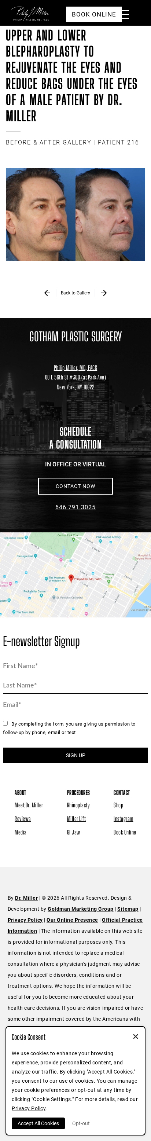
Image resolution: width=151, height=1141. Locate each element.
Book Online (125, 832)
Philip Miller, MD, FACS (75, 367)
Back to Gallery (75, 293)
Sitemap (128, 909)
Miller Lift (76, 818)
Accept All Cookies (38, 1123)
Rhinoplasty (78, 804)
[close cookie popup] (135, 1037)
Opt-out (81, 1123)
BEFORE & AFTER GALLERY (49, 142)
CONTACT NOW (75, 486)
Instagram (123, 818)
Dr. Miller (26, 898)
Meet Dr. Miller (29, 804)
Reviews (23, 818)
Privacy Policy (25, 920)
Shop (118, 804)
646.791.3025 (75, 507)
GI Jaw (73, 832)
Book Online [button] (94, 14)
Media (21, 832)
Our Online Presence (72, 920)
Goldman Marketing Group (81, 909)
